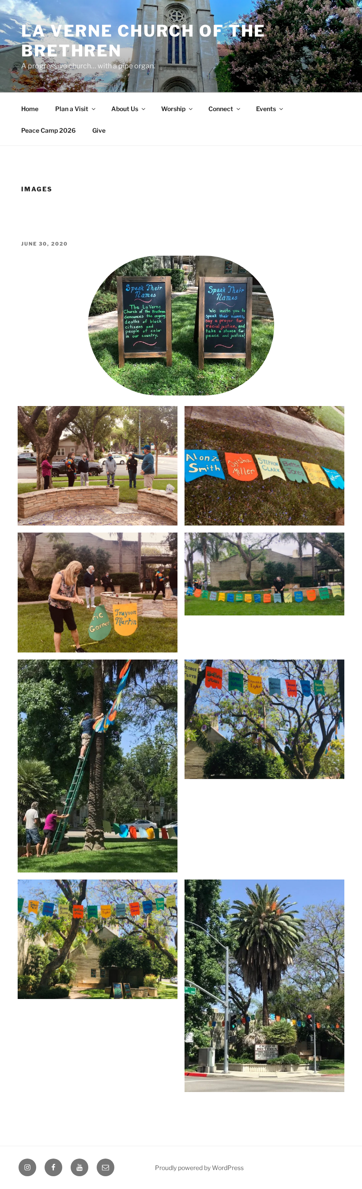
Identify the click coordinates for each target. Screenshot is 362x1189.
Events (266, 108)
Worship (173, 108)
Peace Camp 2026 (48, 130)
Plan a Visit (71, 108)
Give (99, 130)
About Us (124, 108)
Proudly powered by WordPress (199, 1167)
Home (29, 108)
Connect (220, 108)
